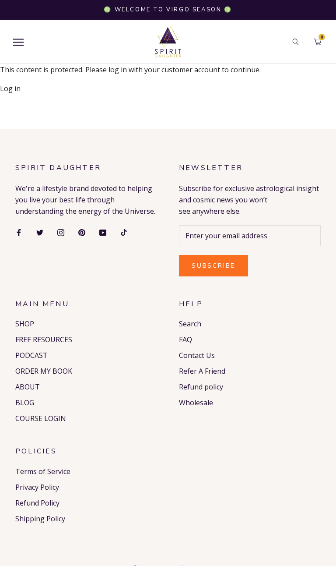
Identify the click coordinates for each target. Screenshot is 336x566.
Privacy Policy (37, 487)
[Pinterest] (81, 231)
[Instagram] (60, 231)
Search (190, 324)
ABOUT (27, 387)
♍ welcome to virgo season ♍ (168, 10)
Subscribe (213, 266)
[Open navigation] (18, 42)
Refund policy (201, 387)
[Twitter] (39, 231)
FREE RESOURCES (43, 339)
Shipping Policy (40, 519)
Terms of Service (42, 471)
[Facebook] (18, 231)
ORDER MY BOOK (43, 371)
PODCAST (31, 355)
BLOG (24, 402)
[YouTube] (102, 231)
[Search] (295, 41)
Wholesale (196, 402)
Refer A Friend (202, 371)
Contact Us (197, 355)
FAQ (185, 339)
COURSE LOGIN (40, 418)
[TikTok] (123, 231)
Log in (10, 88)
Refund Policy (37, 503)
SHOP (24, 324)
